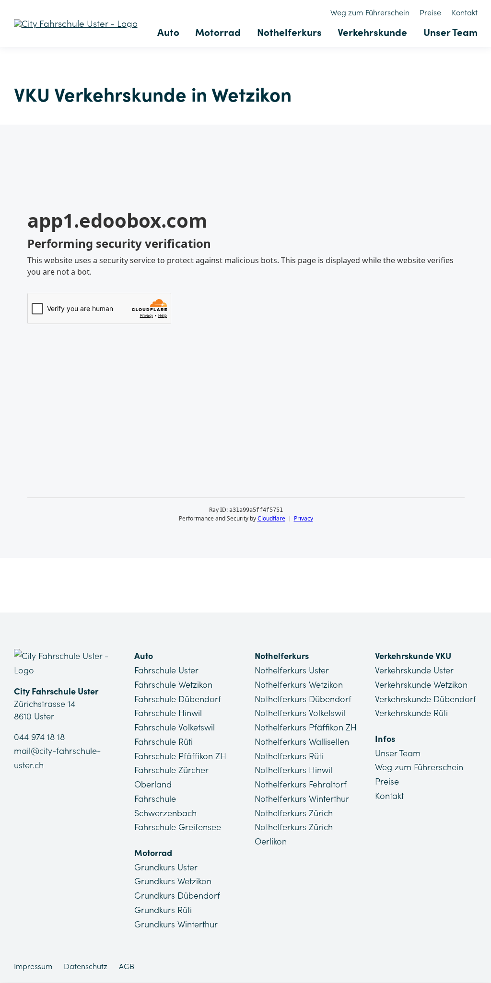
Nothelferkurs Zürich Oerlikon (294, 834)
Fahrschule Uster (166, 670)
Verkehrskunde (372, 32)
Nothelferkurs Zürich (294, 813)
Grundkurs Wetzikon (172, 881)
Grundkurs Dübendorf (177, 895)
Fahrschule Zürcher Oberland (171, 777)
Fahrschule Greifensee (177, 827)
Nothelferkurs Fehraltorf (301, 784)
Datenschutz (85, 966)
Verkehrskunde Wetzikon (421, 684)
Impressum (33, 966)
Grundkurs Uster (166, 867)
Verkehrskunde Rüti (411, 712)
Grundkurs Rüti (163, 909)
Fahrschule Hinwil (168, 712)
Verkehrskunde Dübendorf (425, 699)
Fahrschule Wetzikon (173, 684)
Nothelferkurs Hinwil (293, 769)
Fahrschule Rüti (163, 741)
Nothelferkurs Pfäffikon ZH (306, 727)
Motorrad (218, 32)
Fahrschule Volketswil (174, 727)
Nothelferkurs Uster (292, 670)
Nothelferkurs (289, 32)
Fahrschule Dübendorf (177, 699)
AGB (126, 966)
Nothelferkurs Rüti (289, 756)
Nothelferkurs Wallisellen (302, 741)
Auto (168, 32)
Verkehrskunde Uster (414, 670)
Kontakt (465, 13)
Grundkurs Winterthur (176, 924)
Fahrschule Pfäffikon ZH (180, 756)
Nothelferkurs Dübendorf (303, 699)
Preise (430, 13)
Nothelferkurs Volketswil (300, 712)
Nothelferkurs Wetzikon (299, 684)
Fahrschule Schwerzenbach (165, 806)
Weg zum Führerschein (369, 13)
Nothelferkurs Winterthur (302, 798)
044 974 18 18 (39, 736)
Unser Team (450, 32)
